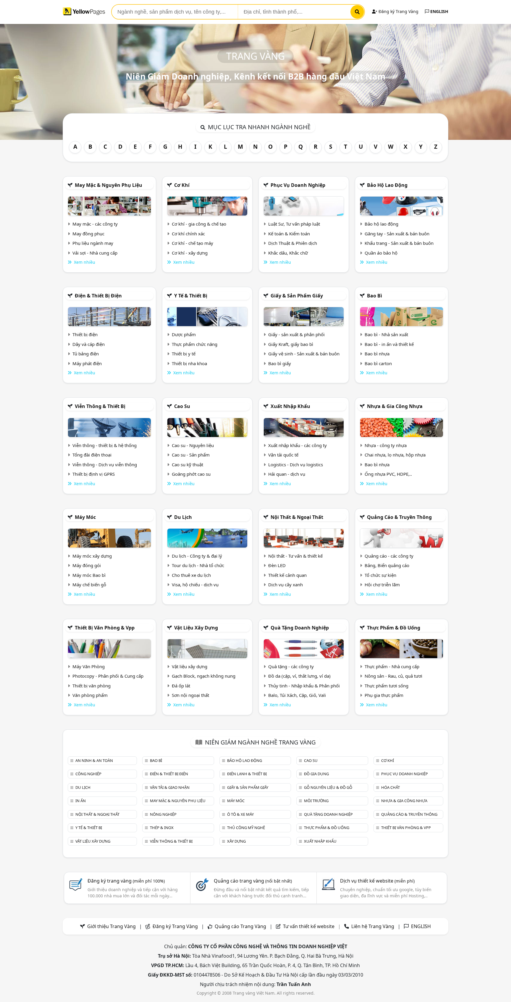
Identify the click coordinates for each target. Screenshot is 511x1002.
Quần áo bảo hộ (381, 253)
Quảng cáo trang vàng (253, 881)
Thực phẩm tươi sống (386, 686)
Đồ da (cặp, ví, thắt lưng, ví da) (299, 676)
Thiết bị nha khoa (189, 363)
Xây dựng (236, 841)
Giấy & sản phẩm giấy (297, 295)
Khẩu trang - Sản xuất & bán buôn (399, 243)
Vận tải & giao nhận (170, 787)
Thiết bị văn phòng (91, 686)
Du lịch (183, 517)
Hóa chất (390, 787)
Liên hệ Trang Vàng (372, 926)
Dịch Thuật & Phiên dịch (292, 243)
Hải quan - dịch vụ (286, 474)
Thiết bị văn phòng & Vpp (105, 627)
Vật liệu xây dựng (196, 627)
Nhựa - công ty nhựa (386, 445)
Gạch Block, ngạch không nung (203, 676)
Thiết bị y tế (183, 354)
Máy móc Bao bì (89, 575)
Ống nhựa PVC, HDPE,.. (388, 474)
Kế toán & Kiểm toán (289, 234)
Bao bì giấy (279, 363)
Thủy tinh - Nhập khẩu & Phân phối (304, 686)
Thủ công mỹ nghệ (246, 827)
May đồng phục (88, 234)
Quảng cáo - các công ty (389, 556)
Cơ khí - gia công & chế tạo (199, 224)
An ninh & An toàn (94, 760)
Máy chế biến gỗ (89, 584)
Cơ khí (182, 185)
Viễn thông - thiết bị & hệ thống (104, 445)
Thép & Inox (162, 827)
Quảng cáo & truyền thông (399, 517)
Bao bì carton (378, 363)
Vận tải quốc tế (283, 455)
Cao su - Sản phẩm (191, 455)
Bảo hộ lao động (387, 185)
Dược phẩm (184, 334)
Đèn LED (277, 565)
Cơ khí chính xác (188, 234)
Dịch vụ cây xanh (285, 584)
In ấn (80, 800)
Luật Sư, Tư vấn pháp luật (294, 224)
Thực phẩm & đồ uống (393, 627)
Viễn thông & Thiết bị (100, 406)
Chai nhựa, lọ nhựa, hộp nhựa (395, 455)
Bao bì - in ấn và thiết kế (389, 344)
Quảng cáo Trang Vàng (240, 926)
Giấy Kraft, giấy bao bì (290, 344)
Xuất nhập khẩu (290, 406)
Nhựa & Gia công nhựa (395, 406)
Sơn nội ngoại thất (190, 695)
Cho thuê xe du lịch (191, 575)
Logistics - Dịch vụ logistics (295, 464)
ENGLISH (438, 11)
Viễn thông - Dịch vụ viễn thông (104, 464)
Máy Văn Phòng (88, 666)
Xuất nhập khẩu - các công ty (297, 445)
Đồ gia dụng (316, 773)
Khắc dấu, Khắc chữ (288, 253)
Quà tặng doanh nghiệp (300, 627)
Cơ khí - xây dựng (190, 253)
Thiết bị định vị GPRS (93, 474)
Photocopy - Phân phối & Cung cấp (107, 676)
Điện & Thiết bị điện (98, 295)
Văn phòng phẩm (90, 695)
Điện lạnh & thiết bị (247, 773)
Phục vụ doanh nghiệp (298, 185)
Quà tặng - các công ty (291, 666)
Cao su (182, 406)
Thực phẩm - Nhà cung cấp (392, 666)
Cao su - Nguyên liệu (193, 445)
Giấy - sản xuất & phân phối (296, 334)
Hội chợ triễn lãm (382, 584)
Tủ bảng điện (85, 354)
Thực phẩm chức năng (194, 344)
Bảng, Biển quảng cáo (387, 565)
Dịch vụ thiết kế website (377, 881)
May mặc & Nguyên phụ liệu (108, 185)
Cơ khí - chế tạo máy (192, 243)
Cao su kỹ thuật (187, 464)
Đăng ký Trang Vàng (397, 11)
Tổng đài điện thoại (91, 455)
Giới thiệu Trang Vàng (111, 926)
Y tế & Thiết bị (190, 295)
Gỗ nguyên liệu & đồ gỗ (328, 787)
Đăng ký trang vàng (126, 881)
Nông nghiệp (163, 814)
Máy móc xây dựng (92, 556)
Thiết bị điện (85, 334)
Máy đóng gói (86, 565)
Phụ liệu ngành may (92, 243)
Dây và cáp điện (88, 344)
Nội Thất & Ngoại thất (297, 517)
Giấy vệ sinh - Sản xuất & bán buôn (303, 354)
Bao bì (374, 295)
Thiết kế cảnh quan (287, 575)
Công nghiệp (88, 773)
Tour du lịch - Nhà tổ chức (198, 565)
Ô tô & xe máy (240, 814)
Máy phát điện (87, 363)
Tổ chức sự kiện (380, 575)
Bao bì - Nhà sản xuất (386, 334)
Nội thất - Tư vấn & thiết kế (295, 556)
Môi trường (316, 800)
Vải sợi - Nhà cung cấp (94, 253)
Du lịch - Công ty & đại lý (197, 556)
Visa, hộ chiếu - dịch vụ (195, 584)
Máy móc (85, 517)
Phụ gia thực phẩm (384, 695)
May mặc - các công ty (95, 224)
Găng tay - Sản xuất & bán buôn (397, 234)
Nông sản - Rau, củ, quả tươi (393, 676)
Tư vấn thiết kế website (309, 926)
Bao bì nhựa (377, 354)
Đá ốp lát (181, 686)
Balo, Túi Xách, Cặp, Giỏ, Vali (297, 695)
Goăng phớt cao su (191, 474)
